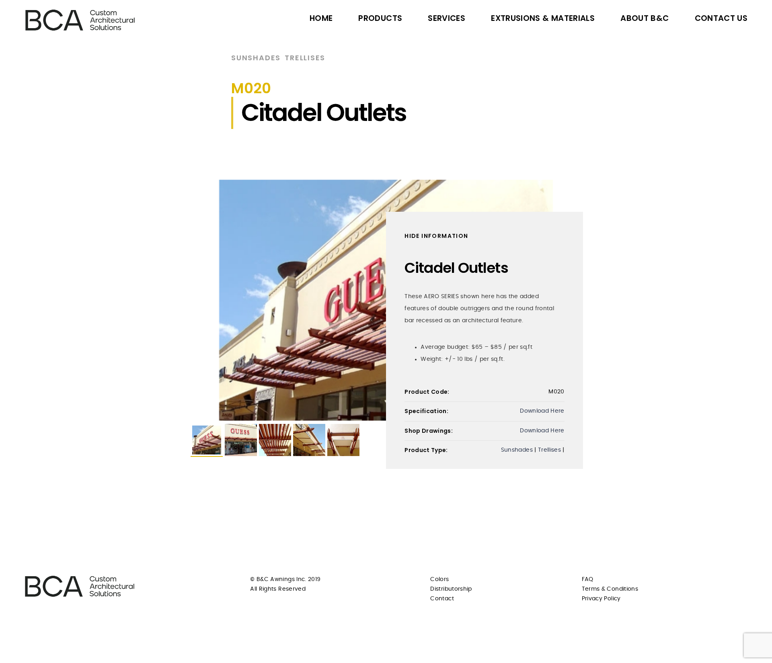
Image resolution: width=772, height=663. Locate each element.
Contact (442, 599)
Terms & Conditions (610, 589)
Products (380, 18)
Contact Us (721, 18)
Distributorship (451, 589)
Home (321, 18)
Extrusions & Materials (543, 18)
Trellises (305, 58)
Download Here (542, 411)
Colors (439, 579)
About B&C (644, 18)
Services (446, 18)
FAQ (587, 579)
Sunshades (256, 58)
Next (593, 300)
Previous (178, 300)
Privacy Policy (601, 599)
